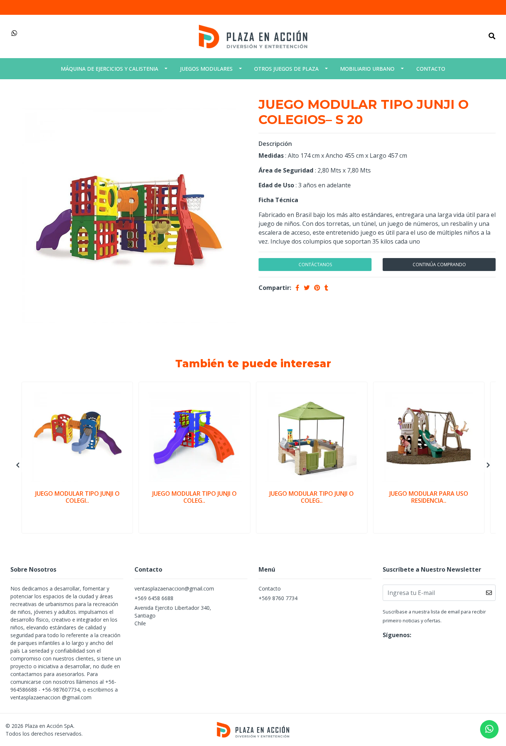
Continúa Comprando (439, 264)
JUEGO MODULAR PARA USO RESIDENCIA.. (428, 497)
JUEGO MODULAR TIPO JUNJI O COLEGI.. (77, 497)
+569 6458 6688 (153, 598)
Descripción (275, 144)
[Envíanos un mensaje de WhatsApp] (489, 729)
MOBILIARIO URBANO (367, 68)
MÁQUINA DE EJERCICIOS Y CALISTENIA (109, 68)
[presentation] (17, 465)
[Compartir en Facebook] (297, 288)
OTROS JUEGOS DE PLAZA (286, 68)
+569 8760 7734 (278, 598)
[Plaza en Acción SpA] (253, 36)
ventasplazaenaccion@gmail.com (174, 588)
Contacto (430, 68)
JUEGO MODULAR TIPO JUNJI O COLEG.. (194, 497)
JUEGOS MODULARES (206, 68)
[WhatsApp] (14, 33)
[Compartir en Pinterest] (317, 288)
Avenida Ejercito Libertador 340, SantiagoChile (172, 615)
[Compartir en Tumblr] (326, 288)
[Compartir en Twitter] (307, 288)
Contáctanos (315, 264)
